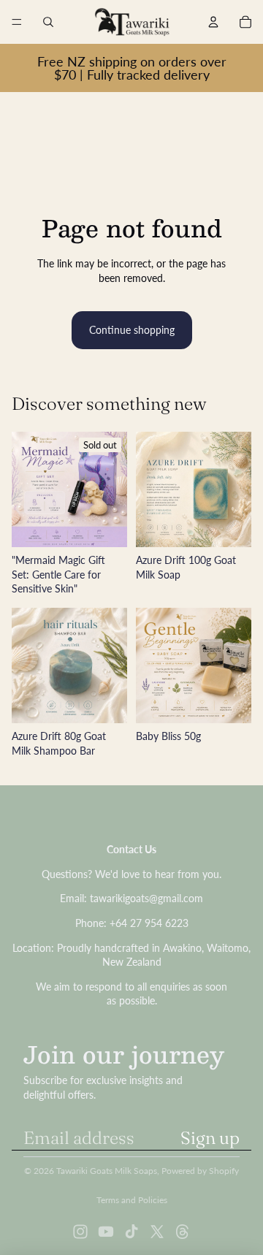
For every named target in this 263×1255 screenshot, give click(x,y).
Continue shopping (132, 330)
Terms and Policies (131, 1199)
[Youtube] (106, 1231)
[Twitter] (157, 1231)
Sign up (210, 1137)
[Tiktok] (131, 1231)
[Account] (213, 22)
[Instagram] (80, 1231)
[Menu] (17, 22)
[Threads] (182, 1231)
